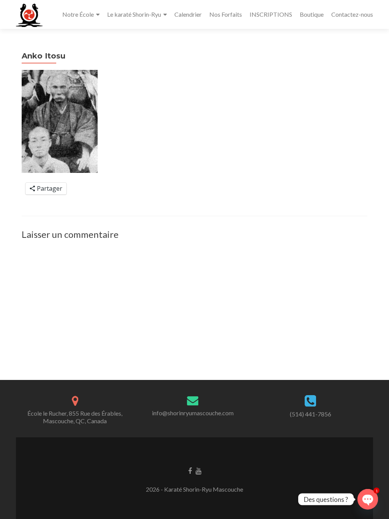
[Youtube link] (198, 470)
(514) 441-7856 (310, 414)
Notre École (78, 14)
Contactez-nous (352, 14)
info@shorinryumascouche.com (193, 412)
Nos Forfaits (225, 14)
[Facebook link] (190, 470)
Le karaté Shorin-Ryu (134, 14)
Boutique (312, 14)
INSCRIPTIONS (271, 14)
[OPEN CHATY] (367, 499)
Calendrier (188, 14)
